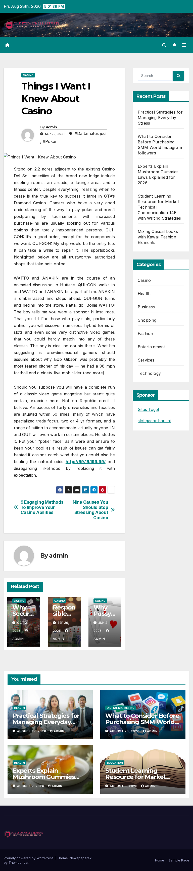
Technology (149, 373)
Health (144, 293)
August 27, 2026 (32, 731)
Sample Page (179, 860)
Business (146, 306)
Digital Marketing (120, 707)
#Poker (50, 141)
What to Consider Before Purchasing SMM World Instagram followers (142, 722)
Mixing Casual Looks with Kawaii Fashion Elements (158, 237)
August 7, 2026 (31, 786)
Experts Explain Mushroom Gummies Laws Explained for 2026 (48, 777)
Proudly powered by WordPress (29, 858)
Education (115, 762)
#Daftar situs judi (90, 133)
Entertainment (151, 346)
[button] (164, 45)
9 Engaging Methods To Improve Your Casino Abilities (42, 507)
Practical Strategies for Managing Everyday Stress (160, 118)
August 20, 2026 (125, 731)
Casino (28, 75)
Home (159, 860)
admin (51, 127)
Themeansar (18, 862)
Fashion (145, 333)
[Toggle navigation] (184, 45)
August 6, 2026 (124, 786)
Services (146, 360)
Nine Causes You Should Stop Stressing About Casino (90, 510)
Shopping (147, 320)
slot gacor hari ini (154, 420)
